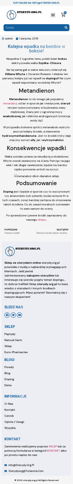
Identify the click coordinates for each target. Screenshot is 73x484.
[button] (53, 15)
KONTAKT (53, 451)
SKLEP (53, 446)
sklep (9, 327)
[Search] (66, 27)
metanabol (10, 103)
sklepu (42, 220)
